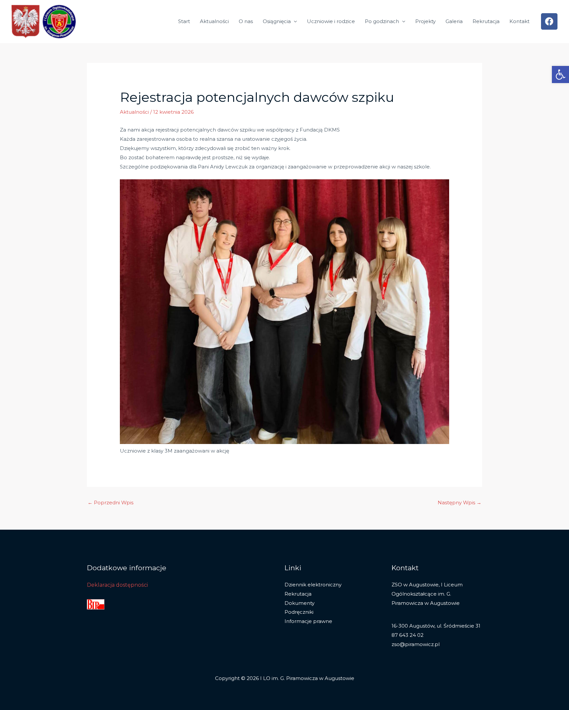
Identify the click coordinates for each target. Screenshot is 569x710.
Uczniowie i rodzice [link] (331, 21)
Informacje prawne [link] (308, 621)
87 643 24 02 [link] (407, 635)
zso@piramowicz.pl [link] (416, 644)
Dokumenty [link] (299, 603)
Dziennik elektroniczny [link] (312, 584)
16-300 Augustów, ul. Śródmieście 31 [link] (436, 626)
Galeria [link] (454, 21)
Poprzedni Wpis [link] (110, 502)
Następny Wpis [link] (459, 502)
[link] (560, 74)
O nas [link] (246, 21)
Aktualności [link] (214, 21)
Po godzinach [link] (382, 21)
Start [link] (184, 21)
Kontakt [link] (519, 21)
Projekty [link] (425, 21)
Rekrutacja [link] (486, 21)
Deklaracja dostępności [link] (117, 585)
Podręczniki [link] (298, 612)
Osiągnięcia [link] (277, 21)
